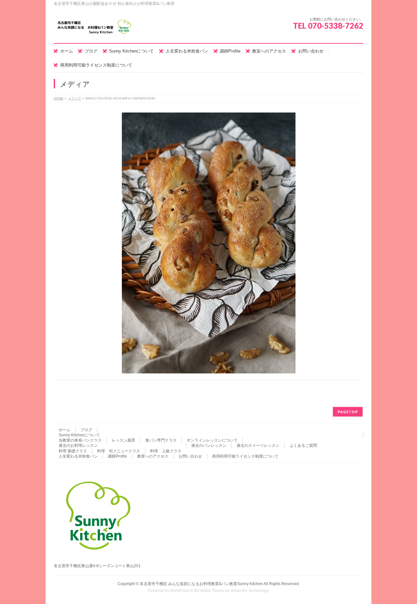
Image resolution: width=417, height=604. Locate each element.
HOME (59, 98)
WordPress (180, 590)
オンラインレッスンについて (212, 440)
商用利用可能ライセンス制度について (245, 456)
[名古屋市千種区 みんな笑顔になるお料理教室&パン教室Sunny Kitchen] (94, 29)
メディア (74, 98)
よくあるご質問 (303, 445)
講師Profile (117, 456)
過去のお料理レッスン (78, 445)
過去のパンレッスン (208, 445)
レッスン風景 (123, 440)
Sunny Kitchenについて (79, 435)
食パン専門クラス (161, 440)
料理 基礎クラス (73, 451)
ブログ (86, 430)
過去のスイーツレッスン (258, 445)
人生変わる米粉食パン (78, 456)
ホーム (64, 430)
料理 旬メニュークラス (118, 451)
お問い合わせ (190, 456)
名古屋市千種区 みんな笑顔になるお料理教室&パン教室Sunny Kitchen (201, 583)
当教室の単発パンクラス (80, 440)
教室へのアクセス (152, 456)
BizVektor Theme (209, 590)
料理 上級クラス (165, 451)
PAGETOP (348, 412)
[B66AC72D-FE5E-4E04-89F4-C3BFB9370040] (208, 243)
